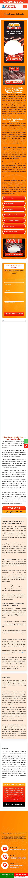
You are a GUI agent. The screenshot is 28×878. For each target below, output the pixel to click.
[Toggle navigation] (25, 6)
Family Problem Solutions (11, 215)
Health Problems (9, 226)
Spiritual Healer (9, 209)
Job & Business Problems (12, 220)
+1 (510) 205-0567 (13, 1)
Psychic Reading (9, 203)
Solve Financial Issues (11, 231)
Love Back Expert (9, 198)
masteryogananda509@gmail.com (18, 849)
